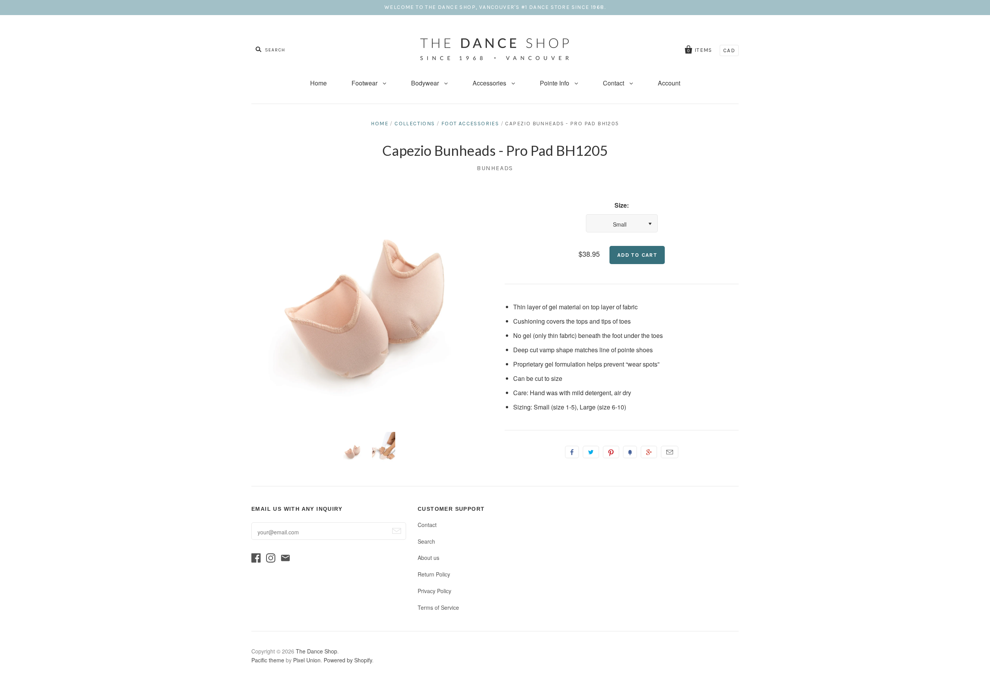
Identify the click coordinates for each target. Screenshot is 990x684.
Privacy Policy (434, 591)
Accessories (490, 82)
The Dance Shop (316, 651)
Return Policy (434, 574)
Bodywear (425, 82)
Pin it (611, 452)
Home (318, 82)
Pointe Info (555, 82)
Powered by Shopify (348, 660)
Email (669, 452)
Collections (414, 123)
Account (669, 82)
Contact (614, 82)
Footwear (365, 82)
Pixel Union (307, 660)
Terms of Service (438, 607)
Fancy (630, 452)
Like (572, 452)
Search (426, 541)
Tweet (591, 452)
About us (428, 557)
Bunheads (495, 168)
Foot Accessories (470, 123)
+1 (649, 452)
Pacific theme (267, 660)
